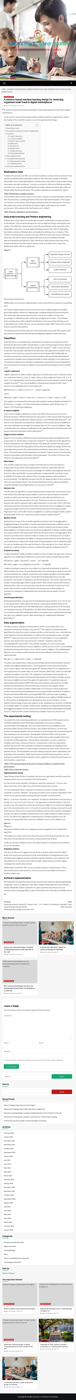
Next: (55, 904)
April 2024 (7, 1218)
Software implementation (15, 166)
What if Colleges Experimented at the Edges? (19, 1105)
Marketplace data (12, 128)
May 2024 (7, 1214)
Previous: (21, 905)
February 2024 (9, 1226)
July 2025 (7, 1160)
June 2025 (7, 1164)
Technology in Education (12, 1262)
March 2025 (8, 1176)
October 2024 (9, 1195)
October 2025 (9, 1148)
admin (7, 105)
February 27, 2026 (15, 1311)
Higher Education (10, 1246)
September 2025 (9, 1152)
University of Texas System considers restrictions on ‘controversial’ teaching (30, 1117)
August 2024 (8, 1203)
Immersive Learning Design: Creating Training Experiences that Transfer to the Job (18, 949)
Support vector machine (17, 141)
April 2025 (7, 1172)
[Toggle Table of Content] (36, 125)
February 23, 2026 (15, 993)
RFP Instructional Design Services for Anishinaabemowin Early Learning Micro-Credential (20, 988)
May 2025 (7, 1168)
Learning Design (8, 97)
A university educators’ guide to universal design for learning (25, 1121)
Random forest (15, 148)
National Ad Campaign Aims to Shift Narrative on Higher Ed (24, 1109)
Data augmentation (13, 156)
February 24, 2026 (51, 952)
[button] (4, 83)
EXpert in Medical (8, 1273)
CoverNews (44, 1397)
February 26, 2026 (51, 1313)
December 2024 (9, 1187)
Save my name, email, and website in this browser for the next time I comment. (34, 1060)
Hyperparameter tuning (17, 161)
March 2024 (8, 1222)
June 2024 (7, 1210)
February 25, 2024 (16, 105)
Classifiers (10, 134)
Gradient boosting (16, 151)
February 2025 (9, 1179)
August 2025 (8, 1156)
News (6, 1254)
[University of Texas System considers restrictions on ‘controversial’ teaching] (56, 1330)
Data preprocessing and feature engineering (22, 131)
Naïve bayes (14, 143)
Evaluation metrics (16, 163)
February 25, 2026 (15, 954)
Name (6, 1043)
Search (5, 1084)
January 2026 (8, 1137)
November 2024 (9, 1191)
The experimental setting (15, 158)
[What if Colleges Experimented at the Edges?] (19, 1294)
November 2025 (9, 1145)
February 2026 (9, 1133)
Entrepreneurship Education (14, 1242)
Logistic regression (16, 136)
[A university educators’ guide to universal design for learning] (56, 933)
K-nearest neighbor (16, 139)
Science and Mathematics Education (16, 1258)
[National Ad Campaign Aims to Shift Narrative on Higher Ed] (56, 1294)
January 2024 (8, 1230)
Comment (8, 1015)
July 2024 (7, 1207)
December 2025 (9, 1141)
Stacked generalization (17, 153)
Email (41, 1043)
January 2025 (8, 1183)
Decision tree (14, 146)
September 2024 (9, 1199)
